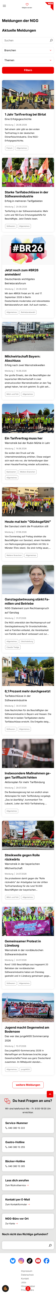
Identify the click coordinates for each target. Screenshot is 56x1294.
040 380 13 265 (16, 1166)
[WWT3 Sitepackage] (49, 5)
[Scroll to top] (50, 1094)
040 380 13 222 (16, 1128)
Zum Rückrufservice (15, 1185)
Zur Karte (10, 1223)
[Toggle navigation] (4, 6)
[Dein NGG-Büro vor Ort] (28, 1288)
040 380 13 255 (16, 1147)
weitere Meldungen (28, 1084)
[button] (5, 1288)
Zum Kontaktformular (16, 1204)
